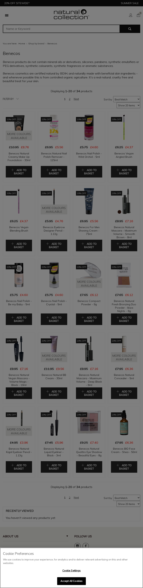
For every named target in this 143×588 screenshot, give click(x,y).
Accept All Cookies (71, 580)
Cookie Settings (71, 570)
